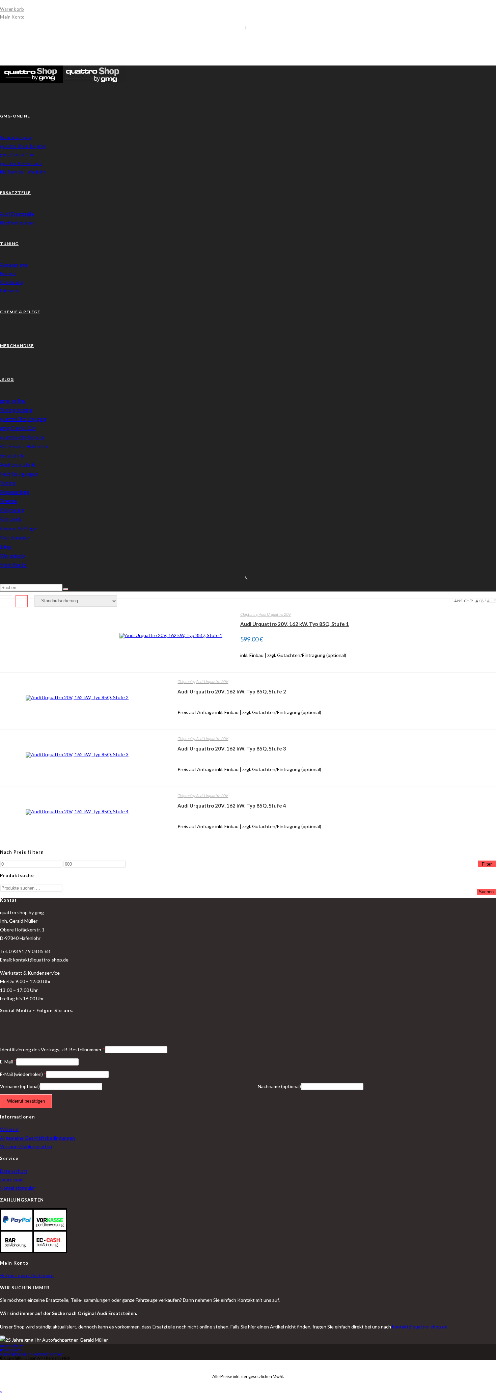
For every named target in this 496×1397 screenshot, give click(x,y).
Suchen (486, 891)
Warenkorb (12, 9)
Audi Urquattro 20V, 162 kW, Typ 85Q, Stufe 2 (231, 691)
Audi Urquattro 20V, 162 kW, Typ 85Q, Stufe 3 (231, 748)
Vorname (20, 1086)
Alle (491, 600)
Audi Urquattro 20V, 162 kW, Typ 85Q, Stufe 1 (294, 624)
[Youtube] (2, 1040)
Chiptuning (12, 510)
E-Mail (8, 1061)
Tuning (8, 483)
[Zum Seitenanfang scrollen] (2, 1364)
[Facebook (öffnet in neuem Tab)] (2, 39)
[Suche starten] (65, 589)
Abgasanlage (14, 492)
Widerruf (9, 1129)
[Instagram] (2, 1031)
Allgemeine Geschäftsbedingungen (37, 1138)
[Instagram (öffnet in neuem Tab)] (2, 47)
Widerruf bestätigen (26, 1101)
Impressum (12, 1179)
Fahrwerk (10, 519)
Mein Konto (12, 17)
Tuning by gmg (16, 410)
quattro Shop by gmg (23, 419)
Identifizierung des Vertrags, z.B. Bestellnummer (52, 1049)
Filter (487, 864)
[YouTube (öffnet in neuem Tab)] (2, 56)
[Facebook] (2, 1023)
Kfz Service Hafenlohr (24, 446)
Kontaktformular (17, 1188)
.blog (5, 547)
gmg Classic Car (18, 428)
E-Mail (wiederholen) (23, 1074)
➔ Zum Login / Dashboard (27, 1275)
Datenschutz (13, 1171)
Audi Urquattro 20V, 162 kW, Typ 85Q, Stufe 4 (231, 805)
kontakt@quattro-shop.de (419, 1326)
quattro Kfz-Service (22, 437)
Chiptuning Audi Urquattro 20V (265, 614)
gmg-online (13, 401)
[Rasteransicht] (6, 601)
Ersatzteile (12, 455)
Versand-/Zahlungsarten (26, 1146)
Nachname (279, 1086)
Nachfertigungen (19, 474)
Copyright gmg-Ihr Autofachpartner (31, 1353)
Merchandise (14, 537)
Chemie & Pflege (18, 528)
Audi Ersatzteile (18, 465)
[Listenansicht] (22, 601)
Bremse (8, 501)
